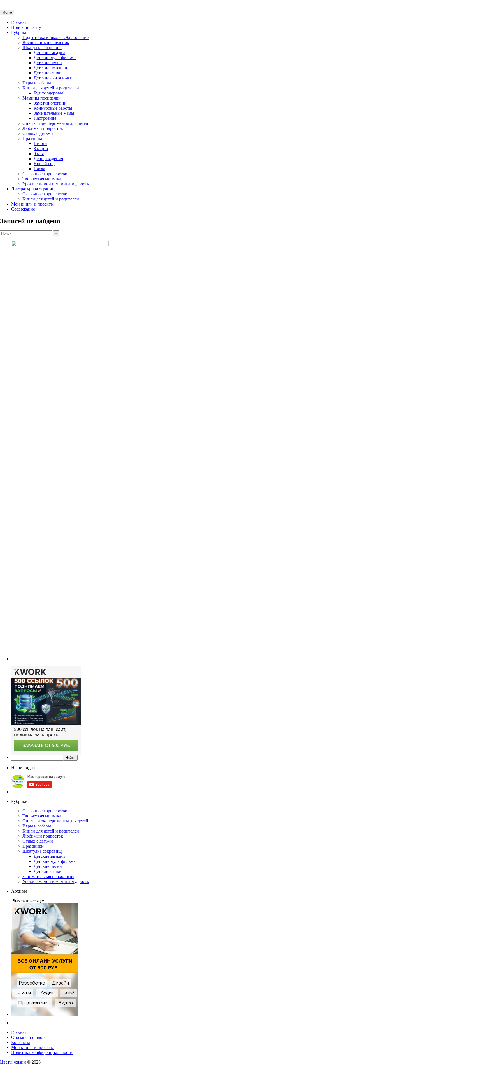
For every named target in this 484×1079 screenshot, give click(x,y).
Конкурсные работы (53, 108)
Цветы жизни (13, 1062)
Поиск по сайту (26, 27)
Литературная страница (34, 188)
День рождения (48, 158)
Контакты (20, 1042)
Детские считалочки (53, 77)
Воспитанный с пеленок (45, 42)
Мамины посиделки (41, 98)
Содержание (23, 209)
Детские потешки (50, 67)
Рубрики (19, 32)
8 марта (41, 148)
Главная (18, 22)
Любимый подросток (42, 128)
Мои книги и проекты (32, 204)
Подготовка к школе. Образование (55, 37)
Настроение (45, 118)
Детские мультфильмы (55, 57)
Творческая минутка (41, 178)
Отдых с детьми (37, 133)
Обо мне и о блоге (28, 1037)
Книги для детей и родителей (50, 88)
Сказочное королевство (44, 173)
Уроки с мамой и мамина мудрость (55, 183)
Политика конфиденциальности (42, 1052)
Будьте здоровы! (49, 93)
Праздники (33, 138)
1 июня (40, 143)
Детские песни (48, 62)
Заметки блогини (50, 103)
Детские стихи (48, 72)
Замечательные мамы (54, 113)
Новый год (44, 163)
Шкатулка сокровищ (42, 47)
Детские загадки (49, 52)
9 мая (39, 153)
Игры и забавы (36, 82)
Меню (7, 12)
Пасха (39, 168)
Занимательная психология (48, 876)
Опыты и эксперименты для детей (55, 123)
